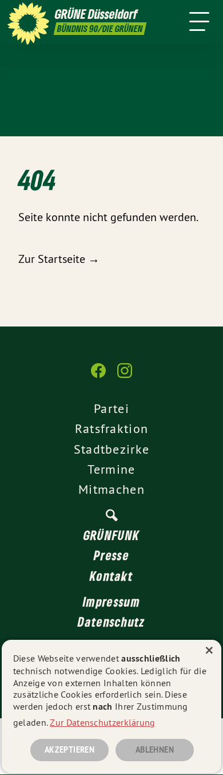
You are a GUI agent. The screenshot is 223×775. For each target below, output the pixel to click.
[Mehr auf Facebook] (98, 376)
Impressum (111, 601)
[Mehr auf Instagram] (125, 376)
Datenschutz (111, 621)
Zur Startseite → (58, 258)
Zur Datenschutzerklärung (102, 722)
